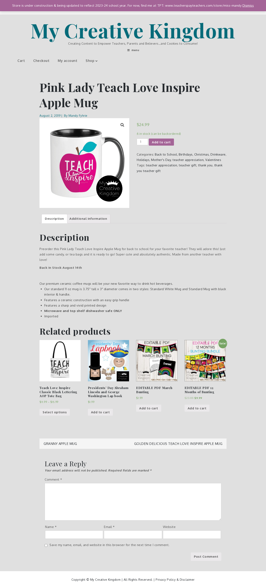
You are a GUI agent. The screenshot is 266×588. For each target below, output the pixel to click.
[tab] (54, 218)
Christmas (201, 154)
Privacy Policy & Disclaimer (175, 579)
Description (54, 219)
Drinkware (218, 154)
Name (51, 527)
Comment (53, 479)
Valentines (213, 160)
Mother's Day (161, 160)
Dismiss (248, 5)
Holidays (143, 160)
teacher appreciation (188, 160)
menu (135, 50)
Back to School (166, 154)
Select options (55, 412)
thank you (205, 165)
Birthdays (186, 154)
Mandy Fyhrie (78, 115)
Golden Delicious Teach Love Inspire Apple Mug (178, 444)
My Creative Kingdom (133, 30)
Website (169, 527)
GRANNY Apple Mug (60, 444)
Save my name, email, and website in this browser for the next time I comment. (109, 545)
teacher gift (187, 165)
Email (109, 527)
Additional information (88, 219)
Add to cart (161, 142)
